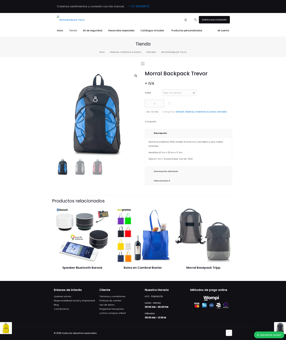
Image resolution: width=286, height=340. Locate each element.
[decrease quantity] (148, 103)
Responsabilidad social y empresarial (74, 300)
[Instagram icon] (226, 6)
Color (148, 92)
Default (180, 111)
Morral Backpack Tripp (203, 268)
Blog (56, 304)
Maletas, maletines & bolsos (125, 52)
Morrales (151, 52)
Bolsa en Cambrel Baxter (143, 268)
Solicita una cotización (214, 19)
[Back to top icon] (229, 333)
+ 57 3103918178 (139, 6)
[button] (136, 76)
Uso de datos (106, 304)
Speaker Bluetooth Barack (82, 268)
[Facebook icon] (222, 6)
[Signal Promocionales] (71, 19)
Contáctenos (61, 308)
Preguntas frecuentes (111, 308)
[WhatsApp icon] (218, 6)
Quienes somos (62, 296)
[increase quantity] (160, 103)
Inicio (102, 52)
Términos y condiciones (112, 296)
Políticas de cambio (110, 300)
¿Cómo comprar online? (112, 313)
